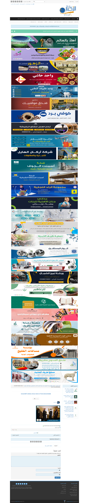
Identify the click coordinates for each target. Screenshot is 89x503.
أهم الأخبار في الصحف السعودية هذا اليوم (33, 18)
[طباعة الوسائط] (34, 398)
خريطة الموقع (71, 1)
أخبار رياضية (76, 22)
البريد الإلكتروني (56, 472)
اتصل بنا (77, 1)
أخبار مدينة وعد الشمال (45, 18)
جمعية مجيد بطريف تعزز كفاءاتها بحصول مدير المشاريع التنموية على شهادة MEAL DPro (69, 390)
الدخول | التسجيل (26, 1)
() (12, 429)
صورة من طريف (40, 22)
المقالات (45, 22)
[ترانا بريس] (65, 501)
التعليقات (55, 446)
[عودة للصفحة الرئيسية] (67, 12)
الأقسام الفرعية (63, 483)
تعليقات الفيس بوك (48, 446)
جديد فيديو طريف (33, 22)
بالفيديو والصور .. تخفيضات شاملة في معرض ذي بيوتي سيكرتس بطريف (53, 31)
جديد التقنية (65, 22)
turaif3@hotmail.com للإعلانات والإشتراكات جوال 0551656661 (44, 26)
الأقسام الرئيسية (74, 483)
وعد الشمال (50, 22)
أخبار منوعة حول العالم (21, 18)
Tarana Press (17, 501)
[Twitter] (14, 1)
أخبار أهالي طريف (67, 18)
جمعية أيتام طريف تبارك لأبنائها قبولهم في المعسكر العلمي (69, 416)
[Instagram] (21, 1)
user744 (55, 402)
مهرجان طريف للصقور (57, 22)
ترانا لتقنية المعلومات (70, 501)
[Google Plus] (18, 1)
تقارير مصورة (71, 22)
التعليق (58, 455)
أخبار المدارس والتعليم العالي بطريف (57, 18)
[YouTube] (20, 1)
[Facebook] (16, 1)
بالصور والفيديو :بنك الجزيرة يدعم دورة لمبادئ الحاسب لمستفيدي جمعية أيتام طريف (39, 386)
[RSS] (12, 1)
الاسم (59, 468)
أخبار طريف (73, 18)
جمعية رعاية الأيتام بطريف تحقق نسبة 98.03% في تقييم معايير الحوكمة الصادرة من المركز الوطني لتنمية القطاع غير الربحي (69, 409)
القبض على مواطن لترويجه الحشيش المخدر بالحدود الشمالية (69, 397)
